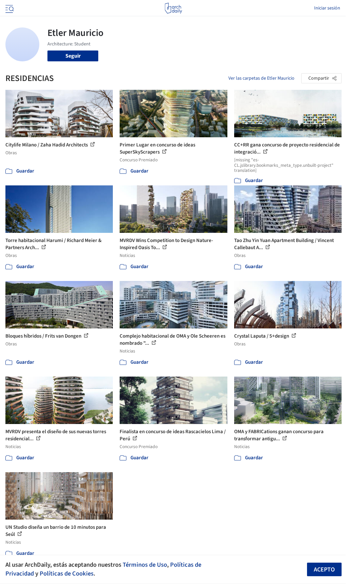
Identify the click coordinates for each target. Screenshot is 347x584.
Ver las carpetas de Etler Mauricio (261, 78)
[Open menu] (9, 8)
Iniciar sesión (327, 8)
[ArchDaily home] (173, 8)
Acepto (324, 569)
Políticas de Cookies (67, 573)
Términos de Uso (145, 564)
